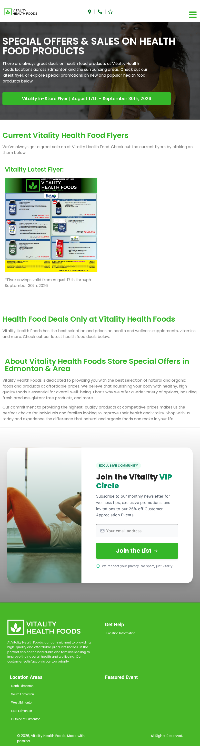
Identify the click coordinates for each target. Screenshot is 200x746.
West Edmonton (22, 702)
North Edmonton (22, 686)
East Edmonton (21, 711)
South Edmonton (22, 694)
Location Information (120, 633)
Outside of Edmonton (25, 719)
